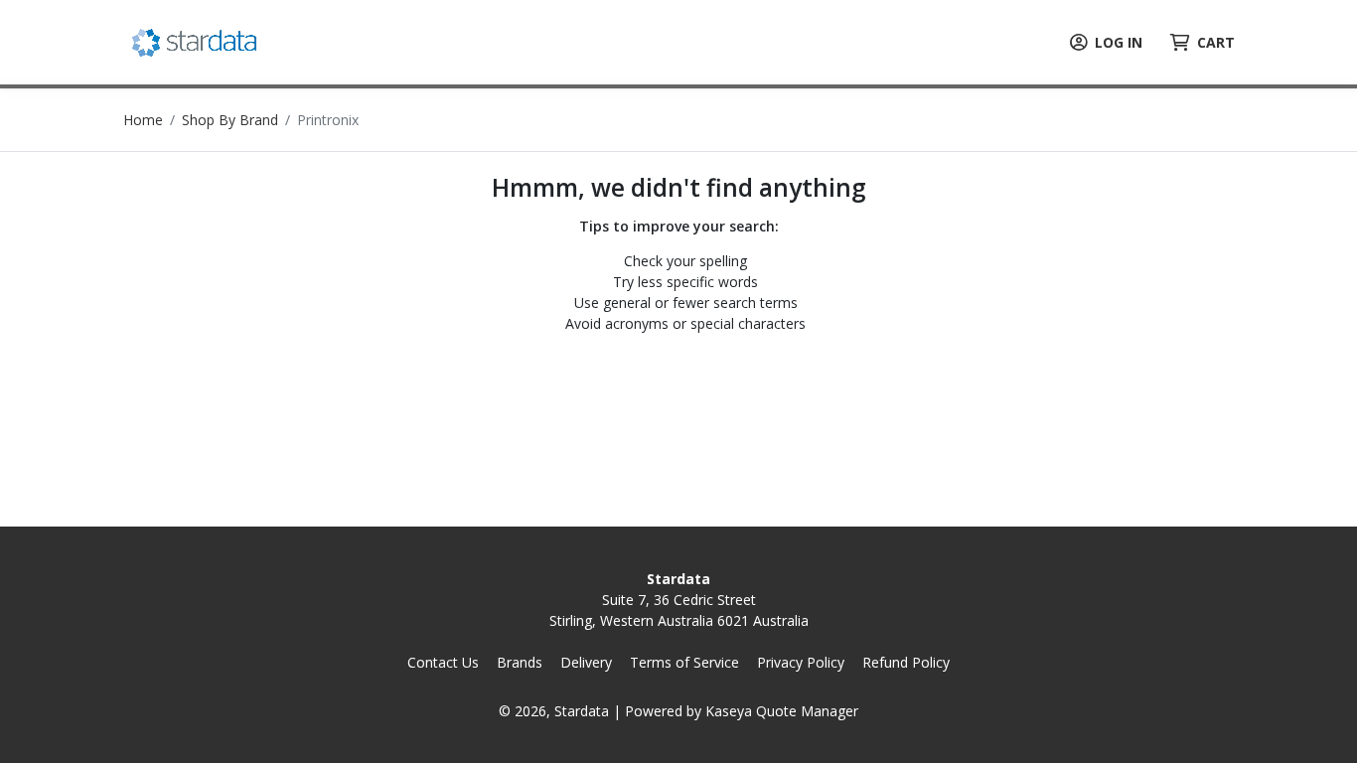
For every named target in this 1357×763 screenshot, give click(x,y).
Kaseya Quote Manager (781, 710)
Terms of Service (684, 662)
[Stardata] (196, 40)
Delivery (586, 662)
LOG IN (1118, 42)
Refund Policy (906, 662)
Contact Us (443, 662)
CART (1216, 42)
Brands (519, 662)
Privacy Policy (800, 662)
